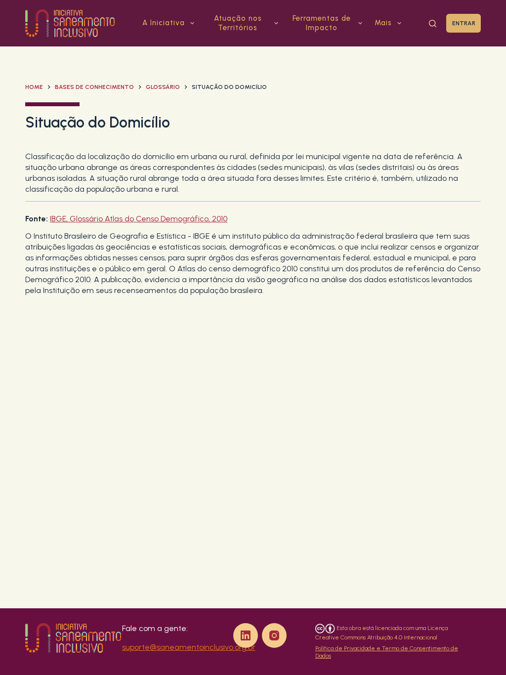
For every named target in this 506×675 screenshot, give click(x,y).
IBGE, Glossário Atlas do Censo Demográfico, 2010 (138, 218)
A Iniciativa (163, 22)
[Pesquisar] (432, 23)
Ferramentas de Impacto (322, 23)
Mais (383, 22)
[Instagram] (274, 635)
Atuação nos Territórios (238, 23)
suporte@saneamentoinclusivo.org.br (188, 647)
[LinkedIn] (245, 635)
